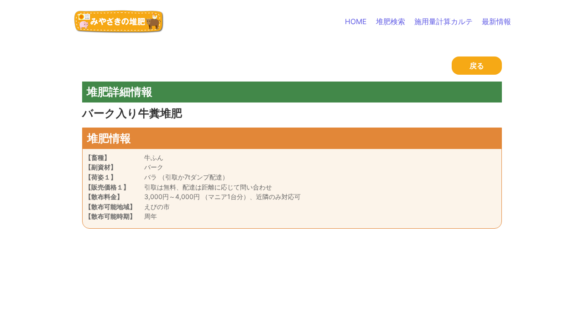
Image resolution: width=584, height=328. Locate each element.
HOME (356, 21)
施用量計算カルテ (443, 21)
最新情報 (496, 21)
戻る (476, 65)
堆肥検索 (390, 21)
